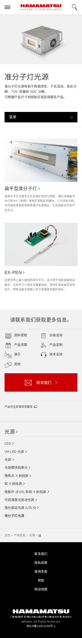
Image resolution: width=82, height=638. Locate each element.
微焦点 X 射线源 (16, 475)
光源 (10, 432)
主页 (7, 535)
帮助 (41, 580)
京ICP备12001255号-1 (41, 626)
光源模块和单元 (16, 467)
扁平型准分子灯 (21, 188)
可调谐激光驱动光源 (19, 500)
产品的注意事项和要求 (19, 406)
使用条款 (41, 571)
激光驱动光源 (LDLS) (20, 507)
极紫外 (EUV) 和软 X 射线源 (25, 492)
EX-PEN (13, 272)
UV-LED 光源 (14, 451)
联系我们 (41, 554)
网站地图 (41, 589)
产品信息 (19, 535)
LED (8, 443)
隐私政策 (41, 562)
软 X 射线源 (13, 483)
